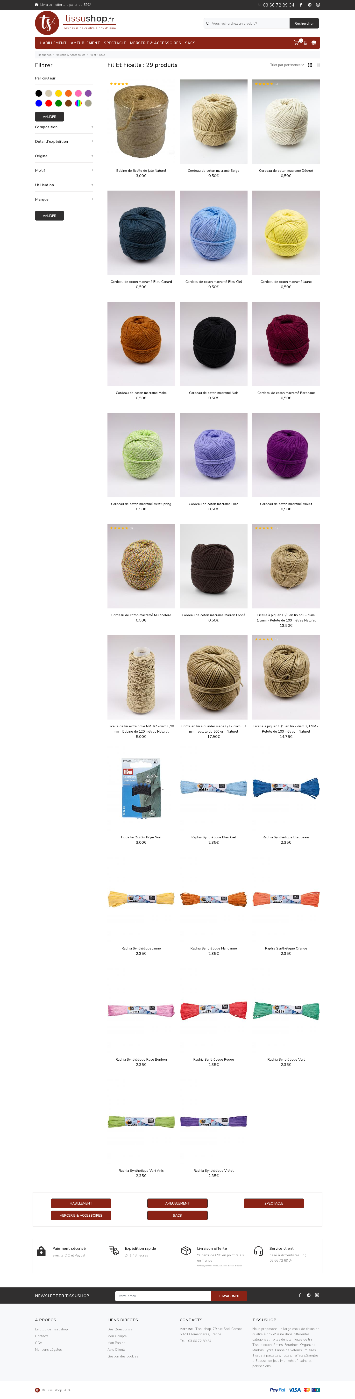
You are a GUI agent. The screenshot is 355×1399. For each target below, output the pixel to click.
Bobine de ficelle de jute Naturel (141, 170)
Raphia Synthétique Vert (286, 1059)
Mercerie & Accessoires (70, 55)
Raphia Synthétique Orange (286, 948)
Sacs (177, 1215)
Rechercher (304, 23)
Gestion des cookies (122, 1356)
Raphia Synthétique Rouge (213, 1059)
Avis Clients (116, 1349)
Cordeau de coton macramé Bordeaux (286, 393)
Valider (49, 116)
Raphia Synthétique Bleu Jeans (286, 837)
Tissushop (44, 55)
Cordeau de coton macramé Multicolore (141, 615)
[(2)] (141, 121)
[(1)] (286, 121)
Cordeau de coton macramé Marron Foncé (213, 615)
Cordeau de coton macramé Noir (213, 393)
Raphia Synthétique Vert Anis (141, 1170)
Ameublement (177, 1203)
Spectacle (273, 1203)
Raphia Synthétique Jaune (141, 948)
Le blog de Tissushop (51, 1329)
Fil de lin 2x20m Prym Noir (141, 837)
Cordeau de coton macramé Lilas (213, 504)
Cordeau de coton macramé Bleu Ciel (213, 281)
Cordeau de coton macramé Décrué (286, 170)
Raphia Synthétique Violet (214, 1170)
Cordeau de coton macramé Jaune (286, 281)
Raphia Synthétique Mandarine (214, 948)
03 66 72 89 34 (278, 5)
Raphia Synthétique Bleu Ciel (214, 837)
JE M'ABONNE (229, 1296)
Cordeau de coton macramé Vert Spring (141, 504)
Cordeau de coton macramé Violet (286, 504)
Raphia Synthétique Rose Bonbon (141, 1059)
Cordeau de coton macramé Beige (213, 170)
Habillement (81, 1203)
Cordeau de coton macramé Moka (141, 393)
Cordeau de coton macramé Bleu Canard (141, 281)
